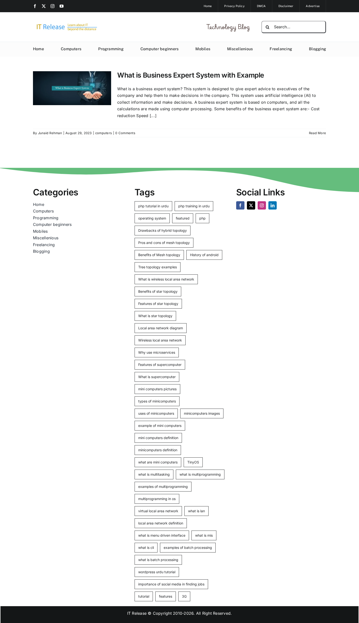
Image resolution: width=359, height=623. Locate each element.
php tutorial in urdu (153, 206)
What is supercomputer (157, 377)
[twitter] (44, 6)
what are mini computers (158, 462)
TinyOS (193, 462)
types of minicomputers (157, 401)
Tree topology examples (157, 267)
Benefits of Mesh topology (159, 255)
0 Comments (125, 133)
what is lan (196, 511)
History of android (204, 255)
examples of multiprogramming (163, 486)
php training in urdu (194, 206)
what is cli (146, 547)
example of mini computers (159, 425)
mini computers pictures (157, 389)
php (202, 218)
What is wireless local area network (166, 279)
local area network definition (160, 523)
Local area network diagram (160, 328)
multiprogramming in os (157, 499)
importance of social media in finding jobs (171, 584)
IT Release (137, 613)
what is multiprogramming (200, 474)
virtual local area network (158, 511)
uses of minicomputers (156, 413)
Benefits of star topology (158, 291)
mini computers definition (158, 438)
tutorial (143, 596)
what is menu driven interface (161, 535)
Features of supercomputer (159, 364)
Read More (317, 133)
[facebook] (35, 6)
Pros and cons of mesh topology (164, 243)
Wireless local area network (160, 340)
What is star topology (155, 316)
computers (103, 133)
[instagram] (52, 6)
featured (183, 218)
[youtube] (61, 6)
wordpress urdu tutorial (156, 572)
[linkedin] (272, 205)
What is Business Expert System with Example (190, 75)
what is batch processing (158, 560)
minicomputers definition (157, 450)
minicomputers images (202, 413)
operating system (152, 218)
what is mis (204, 535)
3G (184, 596)
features (165, 596)
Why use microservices (156, 352)
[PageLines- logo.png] (65, 23)
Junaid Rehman (50, 133)
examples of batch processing (188, 547)
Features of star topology (158, 303)
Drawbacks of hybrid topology (162, 230)
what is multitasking (154, 474)
